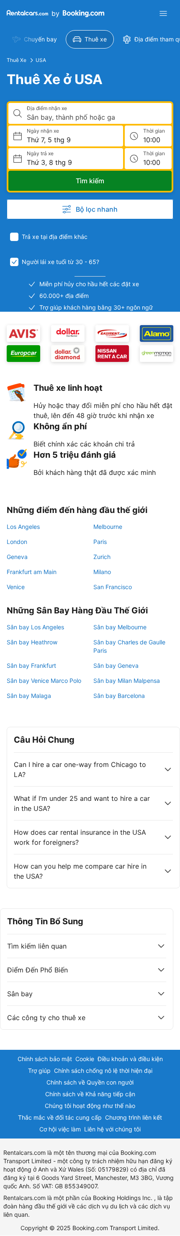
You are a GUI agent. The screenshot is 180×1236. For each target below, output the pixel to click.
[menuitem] (34, 39)
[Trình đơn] (163, 13)
